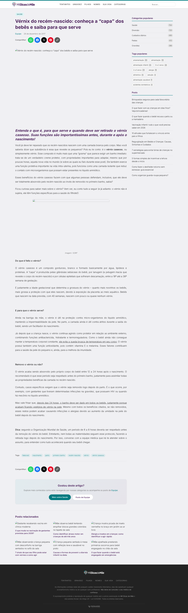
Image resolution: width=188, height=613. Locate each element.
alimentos (138, 75)
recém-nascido (74, 455)
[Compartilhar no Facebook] (37, 40)
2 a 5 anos (139, 70)
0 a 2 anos (161, 65)
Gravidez (77, 4)
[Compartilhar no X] (44, 40)
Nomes (97, 4)
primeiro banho (59, 455)
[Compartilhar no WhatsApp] (31, 40)
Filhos (87, 4)
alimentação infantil (142, 65)
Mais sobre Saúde (60, 497)
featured (26, 455)
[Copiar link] (57, 40)
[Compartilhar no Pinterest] (50, 40)
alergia (153, 70)
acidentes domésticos (142, 85)
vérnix (86, 455)
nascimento (37, 455)
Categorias (120, 4)
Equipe (18, 34)
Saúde (20, 14)
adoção (152, 75)
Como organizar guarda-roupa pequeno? (150, 175)
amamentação (140, 60)
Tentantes (64, 4)
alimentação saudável (142, 80)
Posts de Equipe (83, 497)
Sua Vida (107, 4)
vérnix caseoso (98, 455)
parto (47, 455)
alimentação (157, 60)
